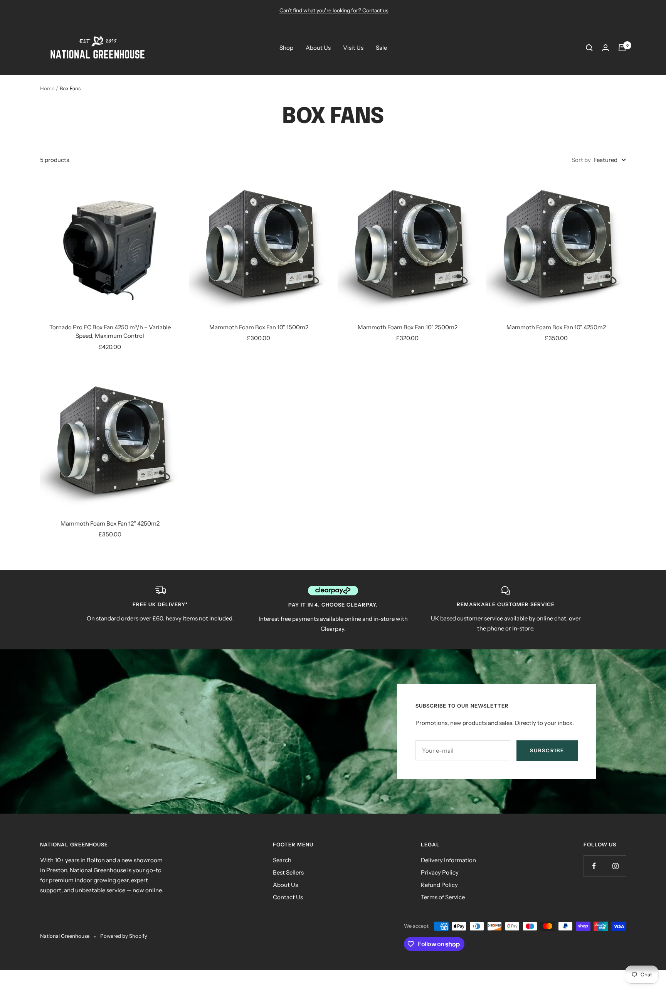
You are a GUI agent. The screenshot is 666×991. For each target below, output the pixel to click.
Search (282, 860)
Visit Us (353, 47)
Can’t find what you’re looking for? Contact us (333, 10)
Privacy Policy (440, 872)
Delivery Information (448, 860)
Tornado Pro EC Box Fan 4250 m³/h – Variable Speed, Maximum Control (110, 332)
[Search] (589, 47)
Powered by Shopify (123, 936)
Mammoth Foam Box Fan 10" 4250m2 (556, 327)
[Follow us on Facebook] (594, 865)
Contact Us (288, 897)
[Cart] (622, 47)
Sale (381, 47)
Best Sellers (288, 872)
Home (47, 88)
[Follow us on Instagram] (615, 865)
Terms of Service (443, 897)
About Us (318, 47)
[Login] (605, 47)
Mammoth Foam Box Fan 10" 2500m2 (407, 327)
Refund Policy (439, 884)
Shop (286, 47)
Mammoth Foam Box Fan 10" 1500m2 (258, 327)
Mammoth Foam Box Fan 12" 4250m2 (110, 523)
